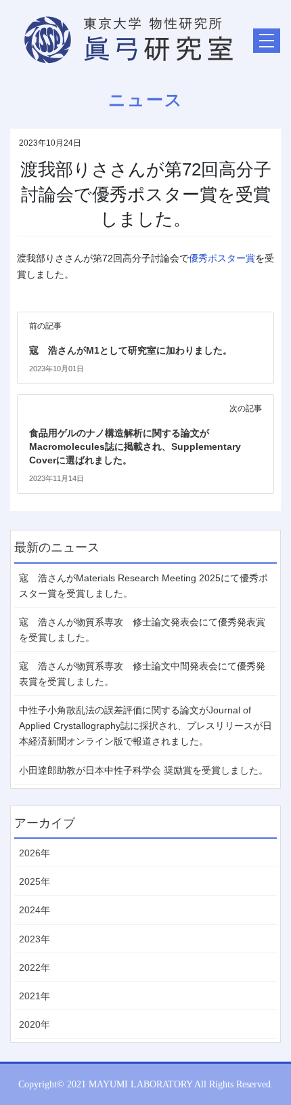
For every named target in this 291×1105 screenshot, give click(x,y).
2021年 (34, 996)
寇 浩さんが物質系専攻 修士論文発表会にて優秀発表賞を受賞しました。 (142, 630)
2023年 (34, 939)
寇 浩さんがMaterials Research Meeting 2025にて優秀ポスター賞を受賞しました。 (143, 585)
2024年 (34, 909)
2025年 (34, 881)
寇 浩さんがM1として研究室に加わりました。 (130, 350)
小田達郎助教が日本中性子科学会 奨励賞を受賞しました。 (143, 770)
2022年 (34, 967)
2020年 (34, 1024)
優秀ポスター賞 (222, 258)
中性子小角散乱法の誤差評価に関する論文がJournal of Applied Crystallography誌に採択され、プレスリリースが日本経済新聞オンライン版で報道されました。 (145, 726)
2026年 (34, 853)
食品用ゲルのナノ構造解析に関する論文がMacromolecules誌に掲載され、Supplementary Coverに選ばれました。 (135, 446)
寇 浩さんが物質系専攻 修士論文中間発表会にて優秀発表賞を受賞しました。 (142, 674)
